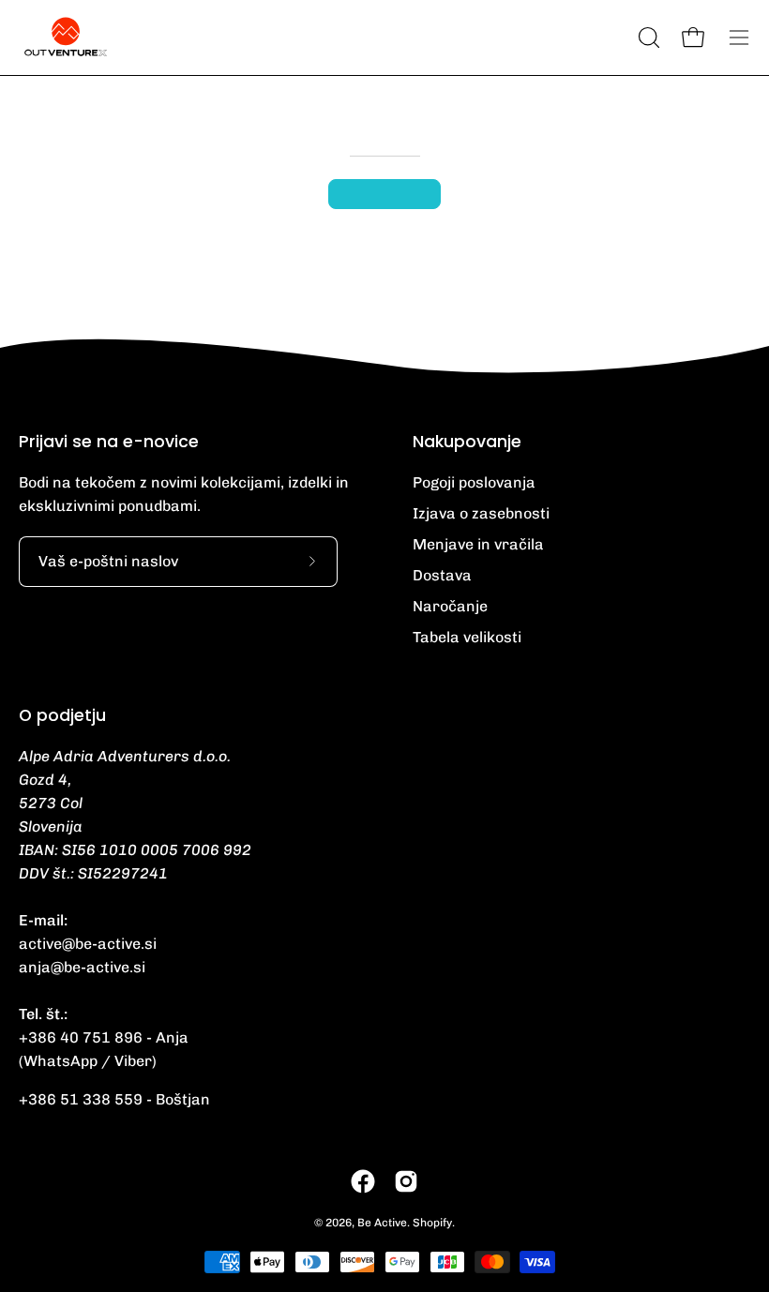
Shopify (432, 1222)
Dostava (442, 575)
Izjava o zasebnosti (481, 513)
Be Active (382, 1222)
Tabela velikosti (467, 637)
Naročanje (450, 606)
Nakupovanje (467, 441)
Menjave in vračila (478, 544)
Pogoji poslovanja (474, 482)
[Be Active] (66, 37)
